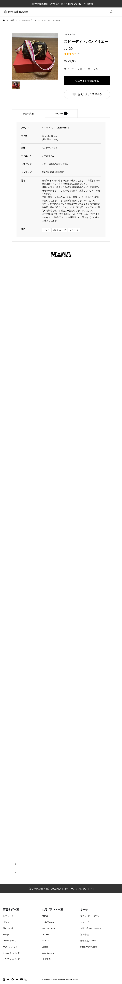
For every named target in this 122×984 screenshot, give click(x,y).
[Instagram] (4, 979)
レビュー (60, 113)
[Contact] (21, 979)
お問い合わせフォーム (90, 928)
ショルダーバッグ (11, 953)
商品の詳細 (28, 113)
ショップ (84, 922)
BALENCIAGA (48, 928)
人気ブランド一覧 (52, 909)
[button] (15, 864)
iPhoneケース (9, 940)
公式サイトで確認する (87, 81)
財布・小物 (8, 928)
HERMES (46, 959)
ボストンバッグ (59, 230)
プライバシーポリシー (90, 916)
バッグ (46, 230)
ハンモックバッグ (11, 959)
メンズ (6, 922)
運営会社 (84, 934)
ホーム (84, 909)
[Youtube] (17, 979)
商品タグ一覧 (11, 909)
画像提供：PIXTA (88, 940)
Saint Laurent (48, 953)
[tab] (28, 113)
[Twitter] (8, 979)
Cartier (45, 947)
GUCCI (45, 916)
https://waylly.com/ (88, 947)
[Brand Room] (16, 11)
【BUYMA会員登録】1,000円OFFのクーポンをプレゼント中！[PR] (61, 4)
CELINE (45, 934)
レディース (74, 230)
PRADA (45, 940)
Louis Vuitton (70, 34)
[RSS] (26, 979)
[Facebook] (12, 979)
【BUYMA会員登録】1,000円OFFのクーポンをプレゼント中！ (61, 889)
